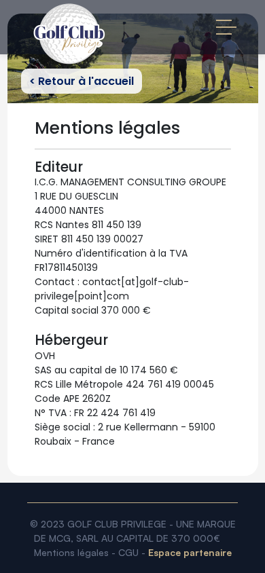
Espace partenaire (190, 552)
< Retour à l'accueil (81, 81)
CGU (128, 552)
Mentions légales (71, 552)
